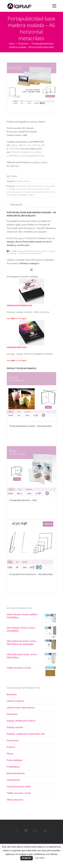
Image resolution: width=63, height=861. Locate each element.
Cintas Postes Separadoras (21, 707)
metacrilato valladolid (25, 186)
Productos (23, 43)
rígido (32, 194)
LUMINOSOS (27, 152)
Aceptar (26, 857)
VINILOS (22, 145)
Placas (10, 753)
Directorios (12, 714)
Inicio (11, 43)
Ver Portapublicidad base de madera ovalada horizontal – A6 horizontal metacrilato (31, 252)
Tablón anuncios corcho (19, 793)
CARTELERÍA (14, 148)
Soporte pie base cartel (19, 786)
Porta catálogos (15, 760)
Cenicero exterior (15, 700)
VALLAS (24, 155)
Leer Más (40, 857)
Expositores (13, 740)
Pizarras (11, 746)
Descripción (16, 204)
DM (43, 145)
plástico (39, 186)
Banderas (12, 694)
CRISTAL (36, 145)
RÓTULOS (15, 152)
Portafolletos (13, 766)
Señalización (13, 779)
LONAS (13, 145)
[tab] (16, 204)
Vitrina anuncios (15, 799)
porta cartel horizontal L (27, 189)
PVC (29, 145)
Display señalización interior (21, 720)
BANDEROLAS (37, 155)
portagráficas (23, 194)
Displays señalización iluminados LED (26, 733)
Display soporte (23, 181)
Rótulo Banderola (16, 773)
